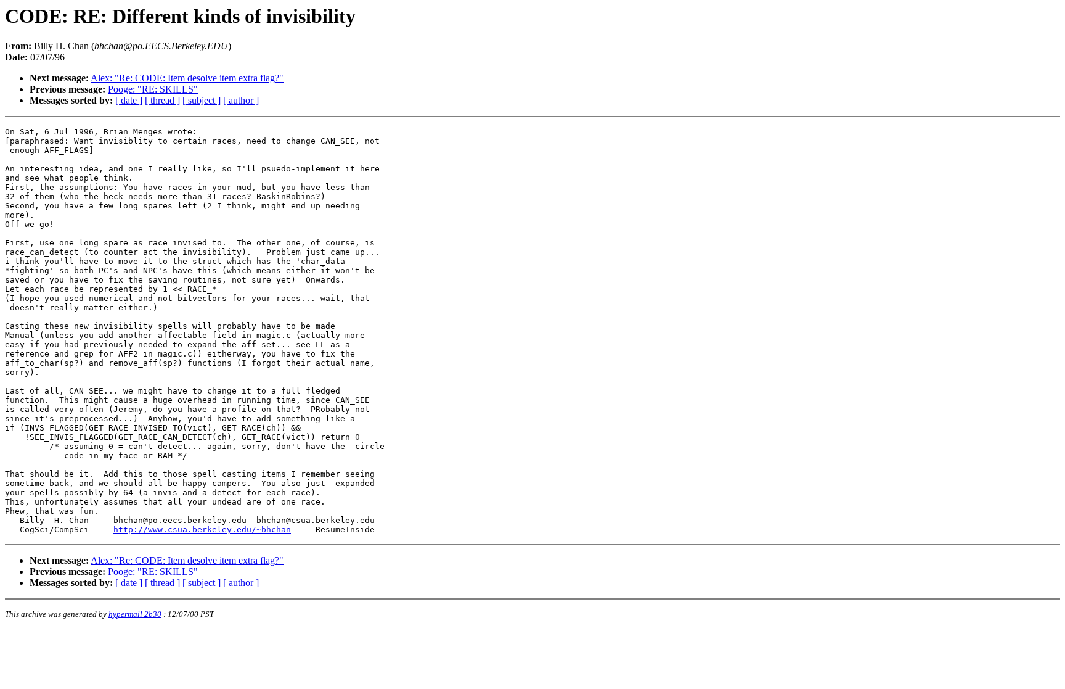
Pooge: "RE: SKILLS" (153, 89)
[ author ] (241, 100)
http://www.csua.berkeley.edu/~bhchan (202, 529)
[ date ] (128, 100)
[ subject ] (201, 100)
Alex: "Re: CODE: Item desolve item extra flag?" (187, 78)
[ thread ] (162, 100)
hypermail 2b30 (134, 614)
